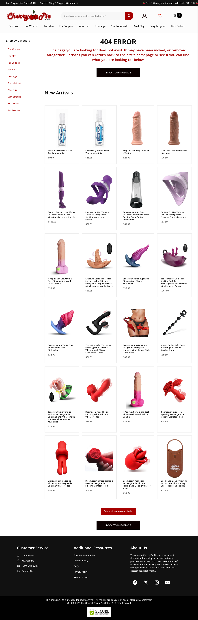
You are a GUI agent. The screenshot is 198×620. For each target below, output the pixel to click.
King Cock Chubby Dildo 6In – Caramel (174, 151)
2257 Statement (144, 599)
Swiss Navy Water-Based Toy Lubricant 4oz (97, 151)
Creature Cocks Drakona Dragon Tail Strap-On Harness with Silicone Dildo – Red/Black (136, 349)
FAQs (76, 566)
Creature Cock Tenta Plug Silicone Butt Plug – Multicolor (60, 348)
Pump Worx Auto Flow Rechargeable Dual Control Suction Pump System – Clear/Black (136, 216)
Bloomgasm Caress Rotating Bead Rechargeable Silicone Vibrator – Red (99, 483)
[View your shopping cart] (175, 15)
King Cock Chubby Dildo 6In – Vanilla (136, 151)
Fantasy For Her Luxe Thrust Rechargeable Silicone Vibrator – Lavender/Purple (61, 214)
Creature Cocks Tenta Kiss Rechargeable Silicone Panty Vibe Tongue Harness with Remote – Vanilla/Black (99, 282)
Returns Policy (81, 560)
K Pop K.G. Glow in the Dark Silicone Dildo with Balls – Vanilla (136, 414)
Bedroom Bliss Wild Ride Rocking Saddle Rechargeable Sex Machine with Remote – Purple (174, 282)
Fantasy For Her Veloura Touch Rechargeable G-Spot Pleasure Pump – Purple (97, 216)
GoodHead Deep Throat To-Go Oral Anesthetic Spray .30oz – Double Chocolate (174, 483)
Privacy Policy (80, 571)
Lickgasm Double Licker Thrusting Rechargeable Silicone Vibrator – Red (60, 483)
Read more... (149, 570)
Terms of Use (81, 577)
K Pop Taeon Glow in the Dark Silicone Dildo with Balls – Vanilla (60, 281)
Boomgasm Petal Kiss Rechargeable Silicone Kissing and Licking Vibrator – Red (137, 484)
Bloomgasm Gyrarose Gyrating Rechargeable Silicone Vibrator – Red (172, 414)
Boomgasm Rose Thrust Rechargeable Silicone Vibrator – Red (96, 414)
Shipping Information (84, 554)
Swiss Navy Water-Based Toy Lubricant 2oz (60, 151)
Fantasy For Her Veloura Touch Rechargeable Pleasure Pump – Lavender (174, 214)
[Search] (129, 16)
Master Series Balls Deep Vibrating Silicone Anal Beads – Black (173, 348)
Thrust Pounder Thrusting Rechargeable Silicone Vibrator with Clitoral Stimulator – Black (98, 349)
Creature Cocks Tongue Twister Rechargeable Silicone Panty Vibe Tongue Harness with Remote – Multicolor (61, 416)
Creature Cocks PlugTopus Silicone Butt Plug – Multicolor (136, 281)
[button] (62, 144)
